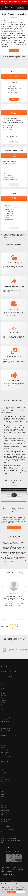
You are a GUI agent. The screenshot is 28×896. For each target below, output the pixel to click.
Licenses (9, 871)
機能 (2, 801)
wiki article (11, 235)
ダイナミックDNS (5, 717)
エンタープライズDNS (6, 676)
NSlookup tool (4, 821)
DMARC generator (5, 819)
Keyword (3, 695)
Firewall (3, 702)
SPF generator (4, 817)
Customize (20, 892)
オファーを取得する (14, 527)
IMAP (2, 709)
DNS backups (4, 748)
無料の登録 (14, 50)
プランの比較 (14, 141)
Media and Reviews (6, 782)
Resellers (3, 832)
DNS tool (3, 814)
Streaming (3, 707)
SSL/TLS (3, 700)
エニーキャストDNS (6, 750)
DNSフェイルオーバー (6, 722)
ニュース (3, 775)
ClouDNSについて (5, 773)
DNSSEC (3, 745)
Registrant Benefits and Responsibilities (11, 840)
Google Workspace (6, 728)
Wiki (2, 796)
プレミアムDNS (5, 669)
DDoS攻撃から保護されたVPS (8, 735)
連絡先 (3, 777)
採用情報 (3, 786)
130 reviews (14, 629)
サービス (3, 714)
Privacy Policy (17, 867)
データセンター (5, 779)
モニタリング (4, 681)
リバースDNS (4, 719)
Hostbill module (5, 810)
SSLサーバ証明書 (5, 730)
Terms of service (6, 867)
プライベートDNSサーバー (7, 757)
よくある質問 (4, 803)
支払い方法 (4, 812)
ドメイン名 (4, 754)
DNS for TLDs (4, 759)
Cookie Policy (5, 869)
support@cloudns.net (9, 521)
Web (2, 686)
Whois (3, 843)
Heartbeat (3, 698)
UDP (2, 689)
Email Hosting (4, 761)
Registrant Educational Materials (9, 838)
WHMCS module (5, 808)
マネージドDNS (5, 724)
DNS (2, 684)
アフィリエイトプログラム (7, 829)
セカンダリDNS (5, 743)
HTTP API (3, 805)
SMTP (2, 704)
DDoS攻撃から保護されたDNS (8, 671)
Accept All (11, 892)
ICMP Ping (3, 693)
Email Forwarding (5, 752)
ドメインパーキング (6, 733)
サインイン (20, 7)
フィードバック (5, 784)
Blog (2, 794)
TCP (2, 691)
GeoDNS (3, 674)
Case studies (4, 799)
